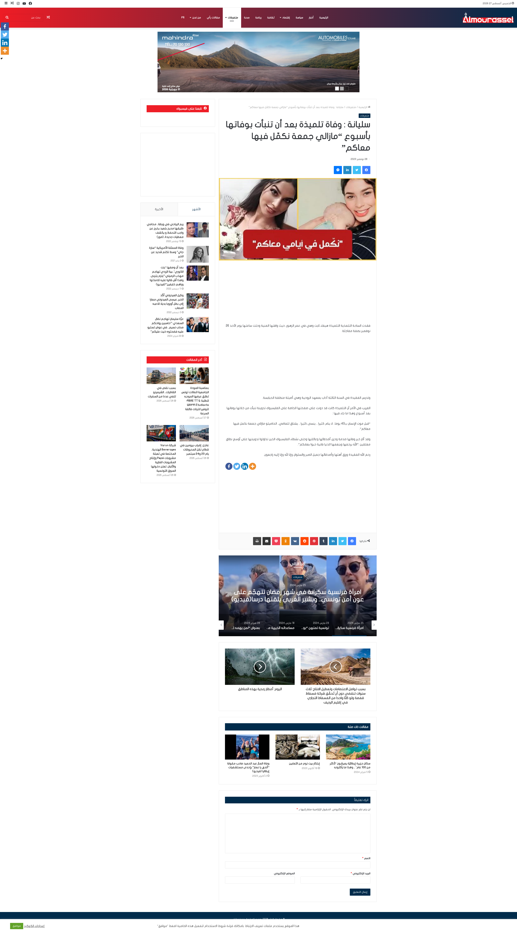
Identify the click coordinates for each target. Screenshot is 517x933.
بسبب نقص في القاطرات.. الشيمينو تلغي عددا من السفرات (162, 392)
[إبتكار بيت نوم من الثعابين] (297, 747)
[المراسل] (488, 18)
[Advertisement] (297, 295)
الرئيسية (323, 17)
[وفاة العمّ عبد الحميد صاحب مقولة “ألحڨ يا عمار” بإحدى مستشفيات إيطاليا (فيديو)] (247, 747)
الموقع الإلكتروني (284, 873)
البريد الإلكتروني (360, 873)
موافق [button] (17, 926)
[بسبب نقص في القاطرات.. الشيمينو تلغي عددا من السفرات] (161, 375)
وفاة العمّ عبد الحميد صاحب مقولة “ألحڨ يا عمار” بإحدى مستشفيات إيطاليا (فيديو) (248, 767)
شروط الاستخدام (215, 926)
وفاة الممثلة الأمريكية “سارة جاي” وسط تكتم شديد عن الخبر (166, 252)
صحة (247, 17)
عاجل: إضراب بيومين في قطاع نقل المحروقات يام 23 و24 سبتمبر (194, 449)
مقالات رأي (213, 17)
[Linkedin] (244, 466)
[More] (252, 466)
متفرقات (233, 17)
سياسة (299, 17)
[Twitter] (236, 466)
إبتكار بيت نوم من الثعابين (304, 763)
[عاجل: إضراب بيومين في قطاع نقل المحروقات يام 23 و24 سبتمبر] (194, 433)
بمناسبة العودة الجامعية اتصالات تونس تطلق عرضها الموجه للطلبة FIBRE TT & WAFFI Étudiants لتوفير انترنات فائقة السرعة (195, 400)
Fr (182, 17)
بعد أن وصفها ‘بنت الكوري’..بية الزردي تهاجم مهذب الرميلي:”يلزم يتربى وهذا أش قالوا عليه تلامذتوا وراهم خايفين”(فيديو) (167, 276)
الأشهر (196, 209)
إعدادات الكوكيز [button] (34, 926)
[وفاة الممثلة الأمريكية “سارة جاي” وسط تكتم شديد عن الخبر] (198, 254)
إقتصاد (286, 17)
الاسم (366, 858)
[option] (298, 595)
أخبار (311, 17)
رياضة (258, 17)
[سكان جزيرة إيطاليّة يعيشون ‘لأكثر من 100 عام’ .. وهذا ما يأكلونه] (348, 747)
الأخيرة (159, 209)
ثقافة (270, 17)
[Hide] (1, 58)
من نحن (196, 17)
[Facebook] (228, 466)
